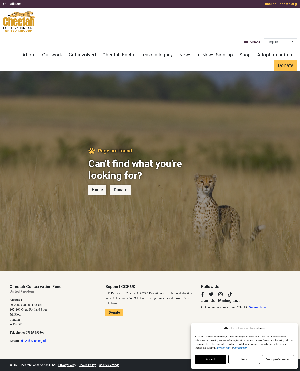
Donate (285, 65)
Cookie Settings (109, 365)
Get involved (82, 55)
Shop (245, 55)
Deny (244, 359)
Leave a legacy (156, 55)
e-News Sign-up (215, 55)
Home (97, 189)
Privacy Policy (67, 365)
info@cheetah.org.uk (33, 340)
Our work (52, 55)
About (29, 55)
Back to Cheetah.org (281, 4)
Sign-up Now (258, 307)
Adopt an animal (275, 55)
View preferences (278, 359)
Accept (210, 359)
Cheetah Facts (118, 55)
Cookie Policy (87, 365)
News (185, 55)
